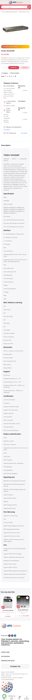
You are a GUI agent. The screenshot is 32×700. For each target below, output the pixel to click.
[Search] (28, 7)
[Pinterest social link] (10, 76)
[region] (15, 686)
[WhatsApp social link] (13, 76)
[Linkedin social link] (12, 76)
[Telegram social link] (15, 76)
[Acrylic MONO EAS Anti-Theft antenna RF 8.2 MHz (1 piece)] (23, 602)
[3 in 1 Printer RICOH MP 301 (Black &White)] (7, 602)
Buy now (25, 67)
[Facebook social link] (6, 76)
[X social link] (8, 76)
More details (7, 129)
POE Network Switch (24, 11)
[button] (3, 607)
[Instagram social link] (12, 635)
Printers (3, 612)
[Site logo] (15, 2)
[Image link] (11, 625)
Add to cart (14, 67)
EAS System (22, 612)
